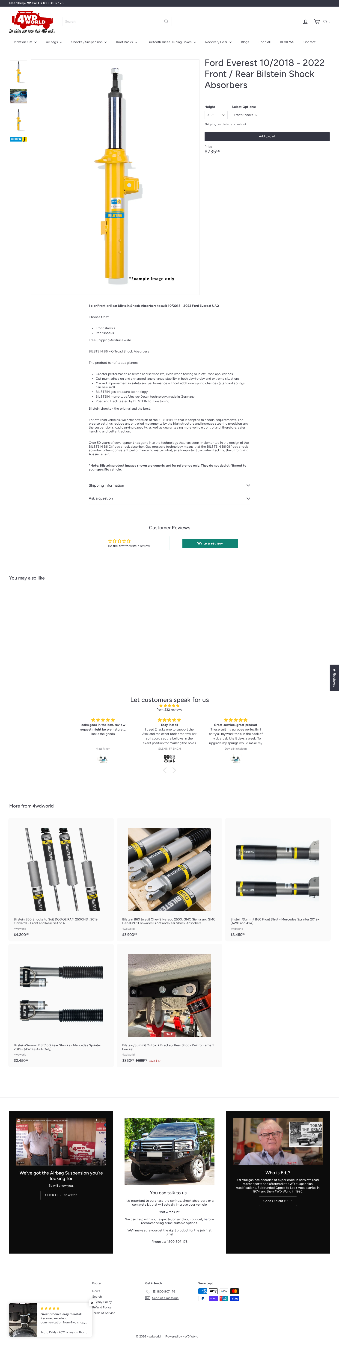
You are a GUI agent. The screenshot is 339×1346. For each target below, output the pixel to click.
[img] (169, 706)
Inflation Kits (23, 42)
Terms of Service (103, 1313)
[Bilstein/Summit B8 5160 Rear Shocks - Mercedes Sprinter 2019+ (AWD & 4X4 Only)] (61, 1005)
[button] (166, 770)
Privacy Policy (102, 1302)
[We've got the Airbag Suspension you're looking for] (61, 1142)
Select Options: (244, 107)
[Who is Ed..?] (278, 1141)
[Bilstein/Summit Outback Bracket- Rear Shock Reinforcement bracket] (169, 1005)
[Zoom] (115, 177)
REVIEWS (287, 42)
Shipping (210, 124)
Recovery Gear (216, 42)
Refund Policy (102, 1307)
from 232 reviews (169, 710)
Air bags (52, 42)
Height (210, 107)
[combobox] (117, 21)
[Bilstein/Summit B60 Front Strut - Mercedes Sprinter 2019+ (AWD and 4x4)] (278, 879)
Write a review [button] (210, 543)
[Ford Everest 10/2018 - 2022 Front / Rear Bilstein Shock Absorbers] (34, 629)
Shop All (265, 42)
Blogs (245, 42)
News (96, 1291)
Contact (309, 42)
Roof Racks (125, 42)
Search (97, 1296)
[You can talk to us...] (169, 1151)
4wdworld (43, 806)
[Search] (166, 21)
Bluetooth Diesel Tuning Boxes (169, 42)
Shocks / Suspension (87, 42)
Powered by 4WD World (181, 1336)
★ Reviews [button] (334, 678)
